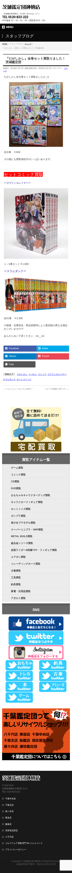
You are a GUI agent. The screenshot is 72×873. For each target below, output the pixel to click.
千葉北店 (9, 805)
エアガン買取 (18, 556)
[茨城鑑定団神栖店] (21, 6)
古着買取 (16, 570)
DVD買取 (16, 488)
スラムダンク (9, 379)
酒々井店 (9, 811)
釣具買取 (16, 584)
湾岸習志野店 (11, 830)
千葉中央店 (10, 798)
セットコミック (24, 379)
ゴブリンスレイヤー (56, 374)
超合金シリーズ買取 (22, 543)
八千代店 (9, 837)
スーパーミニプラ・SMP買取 (27, 529)
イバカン (32, 374)
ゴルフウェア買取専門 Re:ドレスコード (24, 843)
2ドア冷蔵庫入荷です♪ (57, 389)
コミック (42, 374)
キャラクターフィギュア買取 (27, 502)
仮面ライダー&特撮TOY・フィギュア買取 (34, 550)
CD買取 (15, 481)
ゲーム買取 (17, 467)
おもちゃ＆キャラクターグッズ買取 (30, 495)
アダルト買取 (18, 598)
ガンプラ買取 (18, 515)
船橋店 (8, 824)
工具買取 (16, 577)
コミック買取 (18, 474)
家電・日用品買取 (21, 591)
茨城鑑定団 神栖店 (32, 861)
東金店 (8, 817)
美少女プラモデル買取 (23, 522)
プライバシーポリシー (15, 849)
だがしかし (22, 374)
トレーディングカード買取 (25, 563)
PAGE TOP (67, 843)
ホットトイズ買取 (21, 509)
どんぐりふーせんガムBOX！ (18, 389)
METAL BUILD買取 (22, 536)
